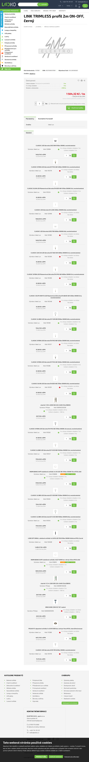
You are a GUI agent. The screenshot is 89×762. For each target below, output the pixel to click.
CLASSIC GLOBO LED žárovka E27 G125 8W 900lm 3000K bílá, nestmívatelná (55, 517)
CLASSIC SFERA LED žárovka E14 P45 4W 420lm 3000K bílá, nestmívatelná (55, 340)
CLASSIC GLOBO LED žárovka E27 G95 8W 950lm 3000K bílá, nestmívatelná (55, 319)
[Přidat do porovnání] (81, 80)
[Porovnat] (80, 7)
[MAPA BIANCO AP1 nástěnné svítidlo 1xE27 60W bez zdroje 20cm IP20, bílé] (55, 554)
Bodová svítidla (10, 14)
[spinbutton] (39, 103)
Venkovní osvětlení (11, 56)
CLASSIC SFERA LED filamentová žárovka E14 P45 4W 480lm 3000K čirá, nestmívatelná (55, 274)
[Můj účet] (76, 6)
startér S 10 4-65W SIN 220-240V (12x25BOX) (55, 405)
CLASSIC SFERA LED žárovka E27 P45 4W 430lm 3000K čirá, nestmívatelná (55, 167)
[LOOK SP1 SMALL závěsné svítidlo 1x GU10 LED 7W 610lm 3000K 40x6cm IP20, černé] (55, 533)
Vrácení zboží (68, 696)
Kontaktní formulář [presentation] (45, 119)
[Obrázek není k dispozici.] (55, 47)
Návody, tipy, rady (49, 11)
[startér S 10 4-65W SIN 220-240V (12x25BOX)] (55, 399)
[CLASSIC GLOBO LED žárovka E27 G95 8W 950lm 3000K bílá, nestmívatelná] (55, 314)
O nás (26, 11)
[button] (43, 103)
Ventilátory (8, 62)
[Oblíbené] (80, 4)
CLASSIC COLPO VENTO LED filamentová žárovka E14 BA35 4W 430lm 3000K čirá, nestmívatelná (55, 296)
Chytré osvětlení (10, 17)
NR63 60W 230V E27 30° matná (55, 607)
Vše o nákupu (35, 11)
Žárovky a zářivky (10, 66)
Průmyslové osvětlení (9, 53)
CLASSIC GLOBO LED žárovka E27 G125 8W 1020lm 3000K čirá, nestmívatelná (55, 450)
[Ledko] (9, 4)
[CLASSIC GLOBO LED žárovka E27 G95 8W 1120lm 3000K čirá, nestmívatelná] (55, 490)
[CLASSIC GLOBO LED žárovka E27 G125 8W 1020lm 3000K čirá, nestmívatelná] (55, 445)
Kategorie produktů (10, 11)
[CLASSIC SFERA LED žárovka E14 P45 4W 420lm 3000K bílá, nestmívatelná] (55, 335)
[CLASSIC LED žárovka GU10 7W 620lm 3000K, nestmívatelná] (55, 645)
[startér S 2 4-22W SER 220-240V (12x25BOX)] (55, 578)
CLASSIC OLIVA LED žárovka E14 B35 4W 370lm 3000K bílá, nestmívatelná (55, 383)
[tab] (30, 119)
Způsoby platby (69, 680)
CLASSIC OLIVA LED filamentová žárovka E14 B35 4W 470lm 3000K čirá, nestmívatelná (55, 188)
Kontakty (62, 11)
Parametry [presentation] (30, 119)
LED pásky (8, 33)
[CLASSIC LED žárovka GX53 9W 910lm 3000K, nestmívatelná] (55, 140)
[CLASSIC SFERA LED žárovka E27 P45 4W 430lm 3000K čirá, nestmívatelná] (55, 161)
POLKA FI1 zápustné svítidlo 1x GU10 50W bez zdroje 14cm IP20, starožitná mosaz (55, 628)
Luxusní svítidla (10, 39)
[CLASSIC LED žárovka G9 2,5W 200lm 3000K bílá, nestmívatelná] (55, 204)
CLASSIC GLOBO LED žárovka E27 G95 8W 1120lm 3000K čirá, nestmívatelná (55, 495)
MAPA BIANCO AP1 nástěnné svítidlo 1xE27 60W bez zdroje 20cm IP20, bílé (55, 559)
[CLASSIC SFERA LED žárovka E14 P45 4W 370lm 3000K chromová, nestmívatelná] (55, 423)
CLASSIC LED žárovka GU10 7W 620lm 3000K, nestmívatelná (55, 650)
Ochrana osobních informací (72, 691)
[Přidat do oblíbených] (78, 80)
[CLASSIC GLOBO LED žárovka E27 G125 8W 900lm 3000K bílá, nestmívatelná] (55, 511)
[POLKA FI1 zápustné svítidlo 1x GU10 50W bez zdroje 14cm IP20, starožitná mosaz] (55, 623)
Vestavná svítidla (10, 59)
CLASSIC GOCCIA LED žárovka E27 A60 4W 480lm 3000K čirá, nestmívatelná (55, 253)
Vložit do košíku (77, 108)
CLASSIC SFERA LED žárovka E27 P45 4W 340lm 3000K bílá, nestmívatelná (55, 362)
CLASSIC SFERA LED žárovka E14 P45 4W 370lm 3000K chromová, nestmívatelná (55, 429)
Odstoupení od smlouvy (70, 703)
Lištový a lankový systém (52, 26)
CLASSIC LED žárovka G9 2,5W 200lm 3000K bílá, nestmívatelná (55, 210)
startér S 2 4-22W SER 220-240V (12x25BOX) (55, 583)
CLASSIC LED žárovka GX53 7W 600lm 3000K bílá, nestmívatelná (55, 231)
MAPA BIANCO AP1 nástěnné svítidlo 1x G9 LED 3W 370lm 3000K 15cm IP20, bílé (55, 471)
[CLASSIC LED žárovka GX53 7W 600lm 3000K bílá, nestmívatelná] (55, 226)
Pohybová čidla (10, 43)
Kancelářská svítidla (11, 27)
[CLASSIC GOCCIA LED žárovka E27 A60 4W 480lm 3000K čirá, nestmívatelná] (55, 247)
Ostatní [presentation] (29, 133)
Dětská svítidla (10, 24)
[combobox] (60, 5)
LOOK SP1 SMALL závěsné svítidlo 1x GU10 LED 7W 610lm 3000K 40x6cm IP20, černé (55, 538)
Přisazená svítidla (11, 46)
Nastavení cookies (69, 698)
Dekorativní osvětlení (9, 20)
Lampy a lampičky (10, 30)
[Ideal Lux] (32, 73)
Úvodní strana (28, 26)
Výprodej (8, 69)
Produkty (38, 26)
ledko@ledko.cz (83, 2)
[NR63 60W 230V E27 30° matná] (55, 602)
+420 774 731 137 (67, 2)
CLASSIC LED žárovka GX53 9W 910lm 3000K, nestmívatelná (55, 145)
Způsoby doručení (69, 683)
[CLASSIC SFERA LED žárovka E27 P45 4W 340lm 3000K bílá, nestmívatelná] (55, 357)
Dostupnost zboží (69, 685)
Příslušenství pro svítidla (10, 49)
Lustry (7, 36)
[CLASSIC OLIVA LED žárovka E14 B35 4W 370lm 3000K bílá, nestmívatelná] (55, 378)
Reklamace (67, 693)
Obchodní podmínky (70, 688)
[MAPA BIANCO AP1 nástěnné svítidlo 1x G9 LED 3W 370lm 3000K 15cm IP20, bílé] (55, 466)
